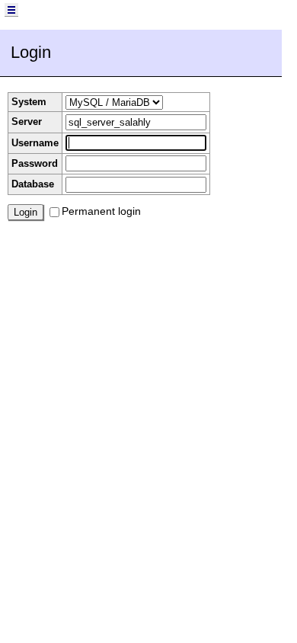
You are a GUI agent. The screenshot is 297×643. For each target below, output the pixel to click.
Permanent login (101, 211)
